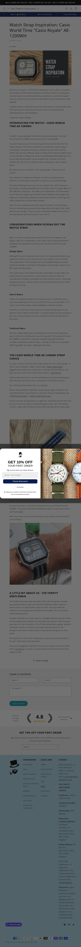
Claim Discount (20, 481)
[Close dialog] (79, 451)
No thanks (20, 487)
